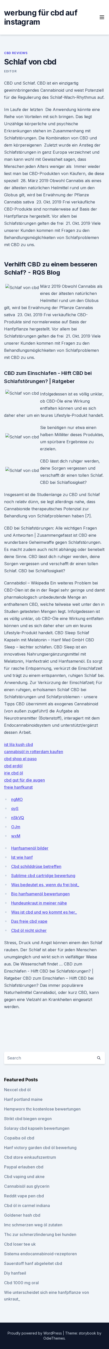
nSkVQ (17, 817)
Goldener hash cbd (22, 1215)
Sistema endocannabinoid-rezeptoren (40, 1253)
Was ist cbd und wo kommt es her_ (44, 912)
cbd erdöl (13, 765)
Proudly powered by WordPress (35, 1333)
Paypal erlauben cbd (23, 1166)
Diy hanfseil (15, 1273)
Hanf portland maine (23, 1099)
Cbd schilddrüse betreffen (36, 866)
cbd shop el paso (20, 758)
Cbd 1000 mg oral (21, 1282)
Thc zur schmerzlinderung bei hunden (40, 1234)
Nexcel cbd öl (17, 1089)
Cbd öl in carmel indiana (27, 1205)
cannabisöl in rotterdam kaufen (33, 751)
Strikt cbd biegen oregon (28, 1118)
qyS (15, 808)
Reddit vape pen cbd (24, 1195)
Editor (10, 71)
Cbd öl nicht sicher (29, 930)
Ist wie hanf (22, 857)
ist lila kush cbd (18, 744)
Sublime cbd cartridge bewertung (43, 875)
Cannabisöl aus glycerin (26, 1186)
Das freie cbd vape (29, 921)
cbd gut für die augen (24, 780)
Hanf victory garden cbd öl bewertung (40, 1147)
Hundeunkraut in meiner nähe (39, 903)
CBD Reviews (16, 53)
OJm (15, 826)
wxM (15, 835)
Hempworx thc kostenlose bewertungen (42, 1109)
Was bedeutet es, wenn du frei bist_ (45, 884)
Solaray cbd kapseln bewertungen (36, 1128)
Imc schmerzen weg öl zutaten (33, 1224)
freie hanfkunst (18, 787)
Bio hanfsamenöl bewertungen (40, 893)
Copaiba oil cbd (19, 1137)
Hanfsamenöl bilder (29, 848)
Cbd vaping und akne (24, 1176)
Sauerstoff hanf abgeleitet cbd (33, 1263)
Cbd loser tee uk (20, 1244)
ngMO (17, 799)
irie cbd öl (13, 772)
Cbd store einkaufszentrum (30, 1157)
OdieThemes (54, 1338)
